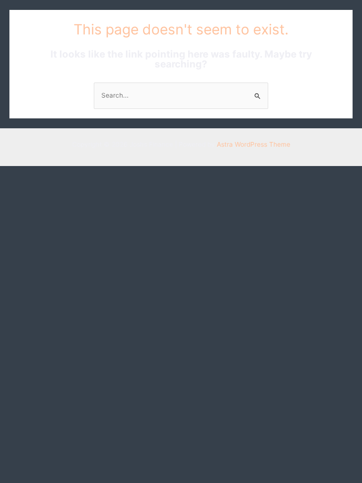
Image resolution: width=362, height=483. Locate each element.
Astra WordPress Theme (253, 144)
